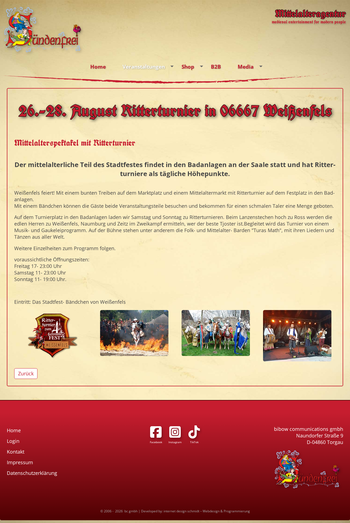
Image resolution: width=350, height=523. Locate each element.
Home (98, 66)
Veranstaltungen (143, 66)
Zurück (26, 373)
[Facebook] (156, 432)
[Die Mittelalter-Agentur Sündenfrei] (43, 29)
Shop (188, 66)
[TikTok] (194, 432)
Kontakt (15, 451)
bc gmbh (131, 511)
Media (245, 66)
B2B (216, 66)
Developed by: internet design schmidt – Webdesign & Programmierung (195, 511)
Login (13, 441)
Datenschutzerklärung (32, 473)
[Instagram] (175, 432)
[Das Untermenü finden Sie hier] (172, 66)
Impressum (20, 462)
